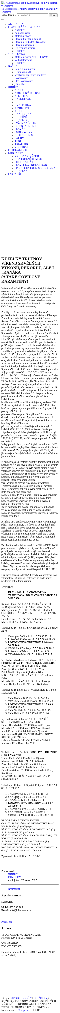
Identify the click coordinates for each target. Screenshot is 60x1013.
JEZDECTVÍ (22, 108)
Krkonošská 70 (23, 72)
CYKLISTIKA (23, 105)
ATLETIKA (21, 96)
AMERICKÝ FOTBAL (27, 93)
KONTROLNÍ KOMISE (28, 159)
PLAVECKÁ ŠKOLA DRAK (24, 27)
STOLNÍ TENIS (24, 135)
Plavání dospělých (24, 45)
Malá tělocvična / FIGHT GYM (31, 57)
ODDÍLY (13, 87)
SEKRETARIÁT (24, 162)
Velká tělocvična (23, 60)
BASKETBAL (23, 99)
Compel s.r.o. (25, 1010)
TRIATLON (21, 144)
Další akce (20, 84)
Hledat (53, 15)
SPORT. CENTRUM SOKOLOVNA (35, 168)
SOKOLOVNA (16, 54)
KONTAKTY (15, 153)
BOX (17, 102)
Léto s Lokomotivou (25, 69)
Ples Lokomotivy (24, 81)
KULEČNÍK (22, 117)
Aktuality (19, 30)
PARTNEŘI (14, 174)
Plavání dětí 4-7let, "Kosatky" (30, 42)
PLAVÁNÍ (20, 129)
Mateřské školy (23, 36)
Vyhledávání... (8, 15)
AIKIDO (19, 90)
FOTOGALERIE (17, 150)
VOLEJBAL (21, 147)
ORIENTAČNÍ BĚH (26, 126)
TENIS (18, 141)
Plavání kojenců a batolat (28, 39)
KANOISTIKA (23, 114)
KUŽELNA (21, 171)
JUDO (18, 111)
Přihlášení (6, 921)
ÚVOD (15, 998)
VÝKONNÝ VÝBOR (27, 156)
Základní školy (22, 33)
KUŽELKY (21, 120)
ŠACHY (19, 138)
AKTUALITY (16, 24)
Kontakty (19, 51)
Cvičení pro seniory (25, 48)
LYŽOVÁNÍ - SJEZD (26, 123)
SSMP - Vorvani (23, 132)
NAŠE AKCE (15, 66)
